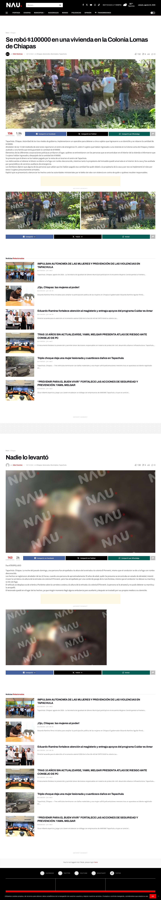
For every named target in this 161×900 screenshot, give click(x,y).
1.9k (52, 291)
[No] (158, 896)
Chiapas (27, 13)
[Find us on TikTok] (99, 5)
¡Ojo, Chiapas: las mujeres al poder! (58, 287)
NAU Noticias (18, 54)
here (96, 862)
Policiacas (76, 13)
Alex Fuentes (17, 465)
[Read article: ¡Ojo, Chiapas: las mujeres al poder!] (20, 296)
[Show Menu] (7, 13)
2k (51, 270)
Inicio (7, 33)
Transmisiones (104, 13)
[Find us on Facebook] (83, 5)
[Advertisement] (80, 24)
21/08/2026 (41, 314)
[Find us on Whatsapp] (95, 5)
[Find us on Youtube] (91, 5)
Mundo (65, 13)
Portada (16, 13)
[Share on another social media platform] (152, 134)
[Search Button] (60, 5)
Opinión (88, 13)
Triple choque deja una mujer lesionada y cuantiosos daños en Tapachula (80, 358)
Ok (153, 896)
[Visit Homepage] (14, 5)
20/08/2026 (41, 388)
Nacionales (53, 13)
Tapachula (63, 54)
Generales (46, 54)
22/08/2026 (41, 270)
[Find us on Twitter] (87, 5)
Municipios (38, 13)
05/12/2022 (30, 54)
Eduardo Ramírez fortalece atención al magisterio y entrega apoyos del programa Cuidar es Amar (95, 310)
